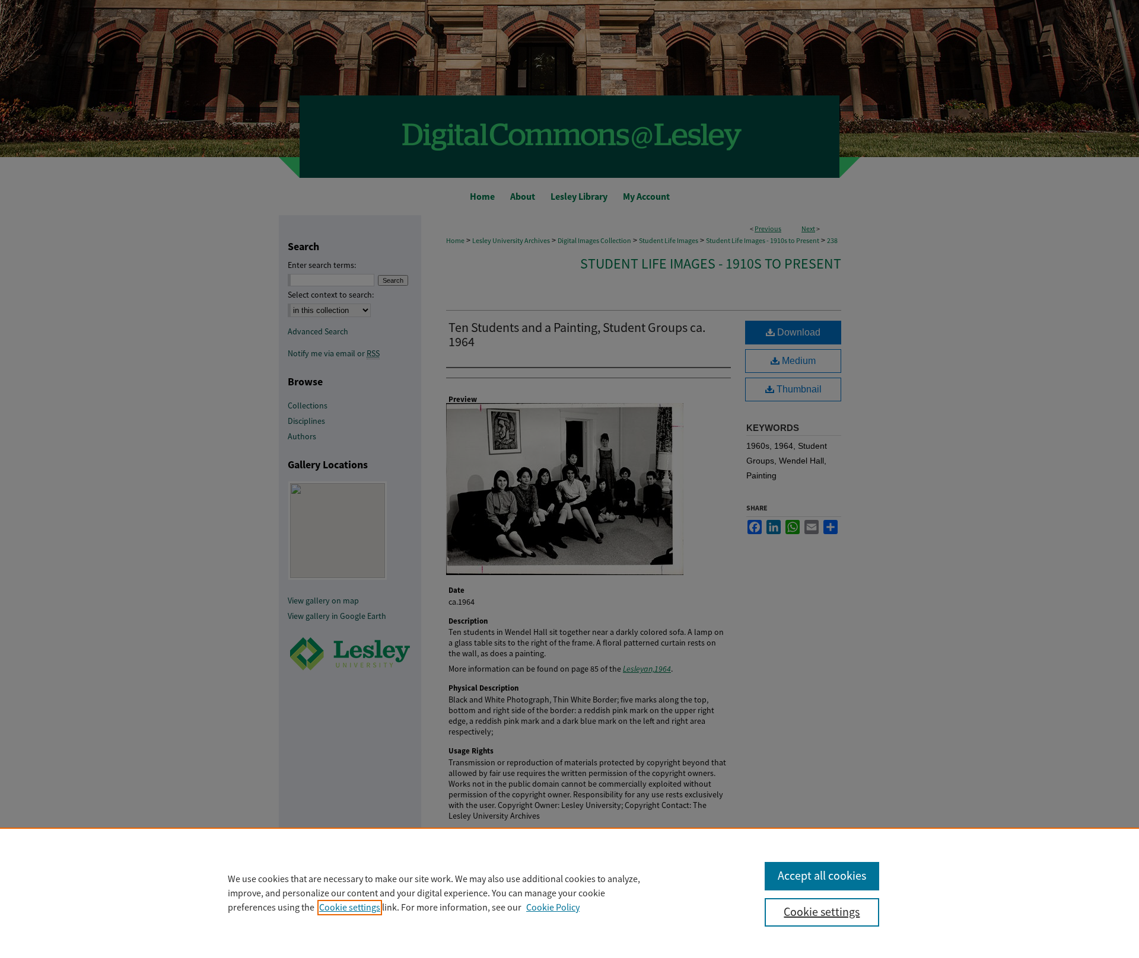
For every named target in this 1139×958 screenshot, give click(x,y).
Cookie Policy (553, 908)
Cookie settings (349, 908)
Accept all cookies (822, 875)
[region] (569, 893)
